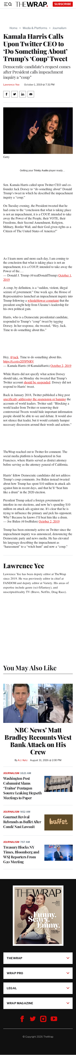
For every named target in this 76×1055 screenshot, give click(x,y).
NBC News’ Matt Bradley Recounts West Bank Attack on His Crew (38, 740)
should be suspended (37, 382)
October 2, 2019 (60, 365)
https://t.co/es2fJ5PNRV (18, 361)
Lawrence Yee (11, 84)
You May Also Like (30, 667)
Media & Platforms (35, 28)
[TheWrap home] (31, 4)
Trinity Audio (41, 170)
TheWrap (14, 958)
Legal (12, 988)
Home (13, 28)
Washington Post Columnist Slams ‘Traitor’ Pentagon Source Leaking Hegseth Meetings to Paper (22, 788)
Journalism (59, 28)
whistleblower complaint (43, 300)
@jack (14, 357)
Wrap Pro (15, 973)
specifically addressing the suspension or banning (34, 399)
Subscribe (62, 4)
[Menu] (7, 4)
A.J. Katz (23, 760)
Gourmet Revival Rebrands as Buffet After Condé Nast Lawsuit (22, 821)
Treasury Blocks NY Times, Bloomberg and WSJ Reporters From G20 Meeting (21, 854)
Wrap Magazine (20, 1003)
